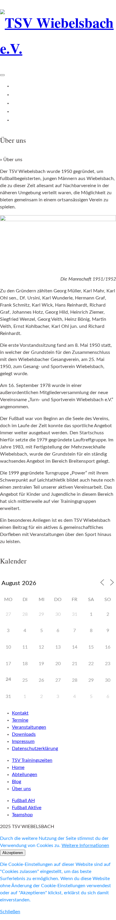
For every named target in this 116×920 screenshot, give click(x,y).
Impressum (23, 741)
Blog (16, 111)
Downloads (24, 734)
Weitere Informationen (85, 845)
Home (18, 86)
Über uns (21, 120)
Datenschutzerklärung (35, 748)
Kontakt (20, 713)
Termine (20, 720)
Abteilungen (25, 103)
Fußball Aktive (26, 807)
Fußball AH (23, 800)
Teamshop (22, 814)
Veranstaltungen (29, 727)
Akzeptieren (12, 853)
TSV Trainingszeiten (33, 94)
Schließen (10, 911)
